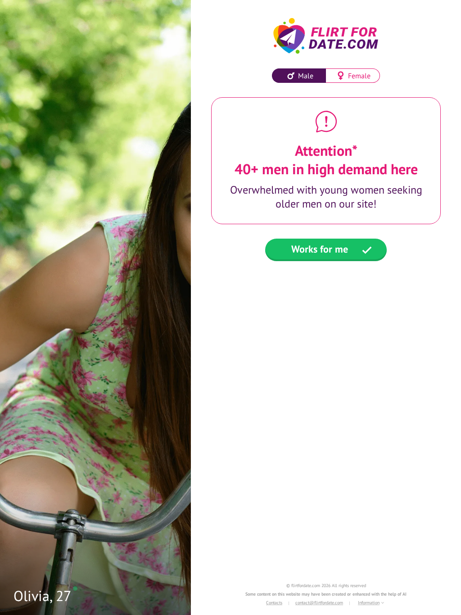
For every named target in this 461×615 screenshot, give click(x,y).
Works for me (319, 249)
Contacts (274, 603)
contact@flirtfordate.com (319, 603)
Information (369, 603)
